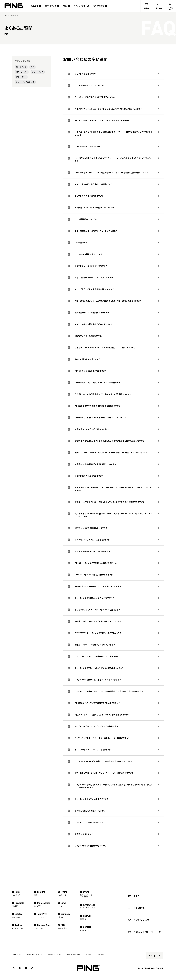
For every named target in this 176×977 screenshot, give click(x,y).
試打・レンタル (22, 71)
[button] (113, 74)
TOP (5, 15)
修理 (32, 66)
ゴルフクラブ (21, 66)
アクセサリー (21, 76)
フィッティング (37, 71)
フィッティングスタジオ (25, 81)
